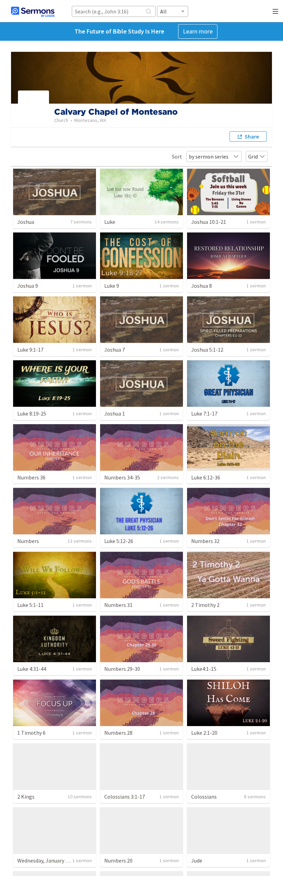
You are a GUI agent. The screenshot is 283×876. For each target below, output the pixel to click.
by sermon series (208, 156)
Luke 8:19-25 (31, 413)
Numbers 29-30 (122, 668)
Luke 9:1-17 (30, 349)
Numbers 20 (118, 860)
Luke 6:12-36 (205, 477)
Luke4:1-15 (203, 668)
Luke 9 (111, 285)
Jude (196, 860)
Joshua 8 (201, 285)
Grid (253, 156)
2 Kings (26, 796)
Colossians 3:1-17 (124, 796)
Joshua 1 (114, 413)
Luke (109, 221)
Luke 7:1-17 (204, 413)
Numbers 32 (205, 540)
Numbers (28, 540)
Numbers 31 (118, 604)
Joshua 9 (27, 285)
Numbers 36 (31, 477)
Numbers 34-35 (122, 477)
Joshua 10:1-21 (208, 221)
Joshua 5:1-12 (207, 349)
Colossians (204, 796)
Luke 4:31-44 (31, 668)
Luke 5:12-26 (118, 540)
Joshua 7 (114, 349)
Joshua (25, 221)
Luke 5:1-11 (30, 604)
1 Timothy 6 (31, 732)
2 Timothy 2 (205, 604)
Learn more (198, 31)
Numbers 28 (118, 732)
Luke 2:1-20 (204, 732)
